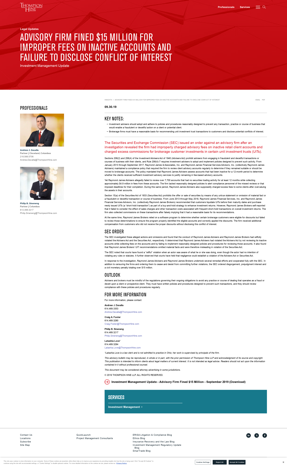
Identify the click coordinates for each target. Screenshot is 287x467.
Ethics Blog (139, 438)
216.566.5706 (27, 156)
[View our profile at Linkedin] (248, 435)
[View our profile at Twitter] (256, 435)
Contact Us (26, 435)
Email (257, 100)
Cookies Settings (203, 462)
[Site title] (31, 7)
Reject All (219, 462)
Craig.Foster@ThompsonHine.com (122, 324)
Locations (25, 438)
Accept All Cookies (237, 462)
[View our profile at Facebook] (264, 435)
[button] (258, 7)
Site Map (25, 445)
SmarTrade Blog (142, 451)
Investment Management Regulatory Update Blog (157, 446)
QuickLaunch (83, 435)
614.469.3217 (27, 210)
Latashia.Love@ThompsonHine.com (123, 347)
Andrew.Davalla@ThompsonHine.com (38, 160)
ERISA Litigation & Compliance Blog (152, 435)
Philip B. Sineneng (29, 203)
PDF (263, 100)
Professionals (226, 7)
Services (245, 7)
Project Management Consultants (94, 438)
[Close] (283, 462)
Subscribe (25, 441)
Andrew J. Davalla (29, 150)
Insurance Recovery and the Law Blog (154, 441)
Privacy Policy (121, 463)
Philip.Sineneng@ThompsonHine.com (38, 213)
